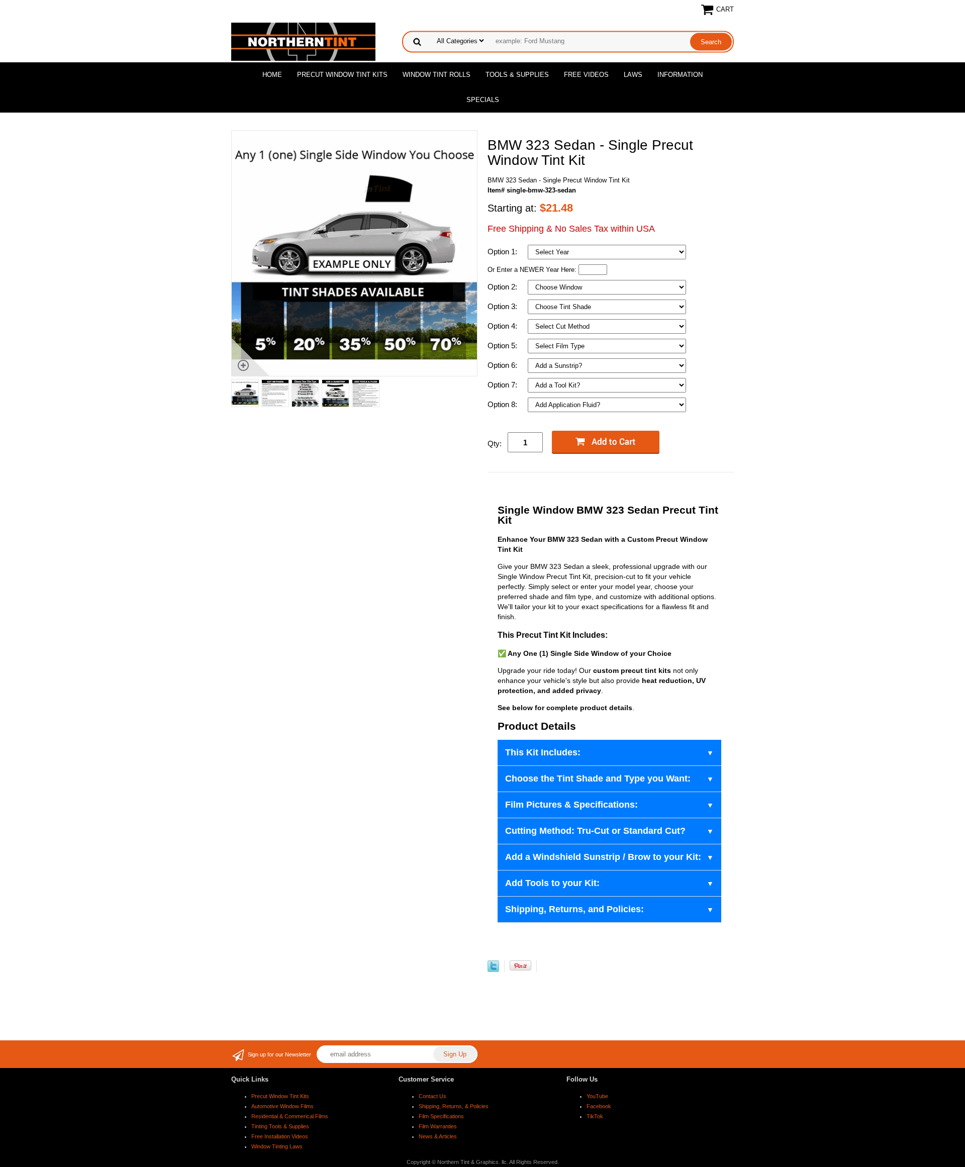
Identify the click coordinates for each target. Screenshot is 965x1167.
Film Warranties (438, 1126)
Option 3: (503, 306)
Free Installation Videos (279, 1136)
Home (272, 74)
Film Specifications (441, 1116)
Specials (482, 100)
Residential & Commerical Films (289, 1116)
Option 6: (503, 365)
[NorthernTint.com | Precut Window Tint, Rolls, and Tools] (303, 41)
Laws (633, 74)
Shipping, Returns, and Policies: (574, 909)
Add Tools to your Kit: (552, 883)
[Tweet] (493, 970)
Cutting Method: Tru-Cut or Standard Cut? (595, 831)
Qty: (495, 443)
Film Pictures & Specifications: (571, 805)
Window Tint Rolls (436, 74)
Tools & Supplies (517, 74)
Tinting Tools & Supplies (280, 1126)
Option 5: (503, 345)
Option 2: (503, 286)
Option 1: (503, 251)
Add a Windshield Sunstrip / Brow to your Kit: (603, 857)
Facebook (599, 1106)
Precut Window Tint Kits (342, 74)
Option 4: (503, 326)
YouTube (597, 1096)
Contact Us (432, 1096)
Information (680, 74)
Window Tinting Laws (277, 1146)
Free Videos (586, 74)
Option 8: (503, 404)
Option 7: (503, 384)
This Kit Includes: (543, 752)
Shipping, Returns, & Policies (454, 1106)
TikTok (595, 1116)
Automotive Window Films (282, 1106)
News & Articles (438, 1136)
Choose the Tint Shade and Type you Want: (598, 778)
